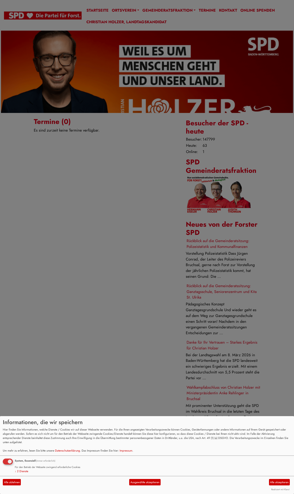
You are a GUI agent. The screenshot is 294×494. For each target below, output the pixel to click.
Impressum (126, 451)
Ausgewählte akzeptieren (144, 482)
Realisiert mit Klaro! (280, 489)
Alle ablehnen (12, 482)
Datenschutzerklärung (67, 451)
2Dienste (21, 471)
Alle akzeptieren (279, 482)
